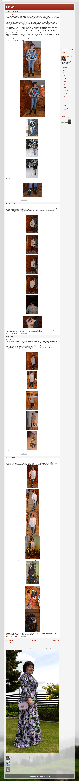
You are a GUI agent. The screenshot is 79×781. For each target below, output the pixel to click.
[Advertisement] (67, 28)
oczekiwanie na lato (10, 646)
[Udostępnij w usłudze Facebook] (25, 200)
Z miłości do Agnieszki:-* (11, 14)
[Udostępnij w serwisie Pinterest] (26, 200)
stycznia (65, 102)
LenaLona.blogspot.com (10, 179)
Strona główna (32, 640)
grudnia (65, 85)
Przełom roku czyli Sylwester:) (13, 459)
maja (65, 96)
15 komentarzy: (17, 333)
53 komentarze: (17, 199)
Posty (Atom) (12, 642)
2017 (64, 78)
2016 (64, 79)
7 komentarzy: (16, 636)
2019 (64, 75)
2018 (64, 76)
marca (65, 99)
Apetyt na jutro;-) (9, 339)
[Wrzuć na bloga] (23, 200)
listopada (65, 87)
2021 (64, 72)
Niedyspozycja (13, 767)
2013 (64, 84)
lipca (65, 93)
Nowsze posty (9, 640)
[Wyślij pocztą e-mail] (21, 200)
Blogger (48, 776)
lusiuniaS (10, 7)
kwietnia (65, 98)
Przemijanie (12, 761)
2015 (64, 81)
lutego (65, 101)
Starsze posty (55, 640)
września (65, 90)
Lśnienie (8, 205)
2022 (64, 70)
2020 (64, 73)
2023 (64, 69)
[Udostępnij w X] (24, 200)
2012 (64, 111)
